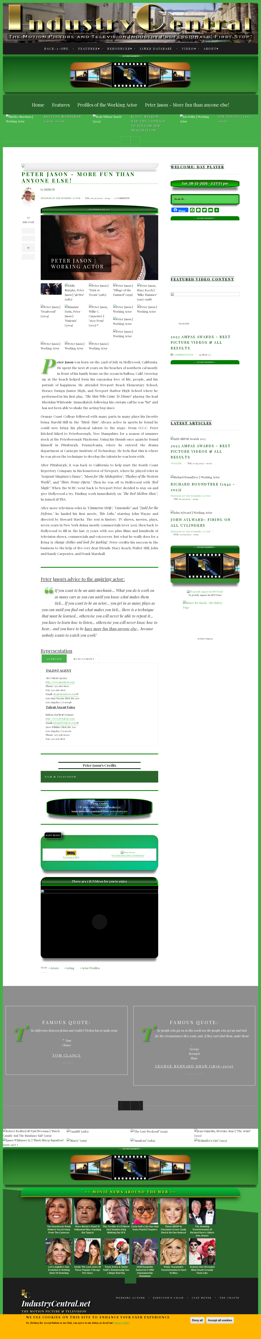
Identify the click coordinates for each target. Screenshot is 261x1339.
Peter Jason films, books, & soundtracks (128, 855)
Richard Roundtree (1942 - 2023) (203, 487)
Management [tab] (84, 658)
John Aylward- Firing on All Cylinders (201, 522)
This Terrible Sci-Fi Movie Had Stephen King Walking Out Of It (116, 1229)
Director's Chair (168, 1297)
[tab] (99, 777)
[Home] (26, 1294)
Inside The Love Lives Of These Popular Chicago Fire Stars (87, 1270)
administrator (183, 354)
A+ (28, 28)
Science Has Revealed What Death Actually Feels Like (202, 1270)
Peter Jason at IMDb (71, 857)
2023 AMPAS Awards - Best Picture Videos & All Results (201, 342)
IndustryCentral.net (56, 1303)
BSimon (49, 189)
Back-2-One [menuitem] (56, 49)
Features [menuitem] (86, 49)
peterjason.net (118, 811)
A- (28, 19)
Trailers (183, 323)
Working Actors (130, 1297)
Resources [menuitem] (116, 49)
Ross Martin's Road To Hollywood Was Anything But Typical (87, 1229)
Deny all (197, 1320)
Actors (54, 968)
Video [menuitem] (186, 49)
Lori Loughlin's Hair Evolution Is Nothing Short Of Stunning (59, 1270)
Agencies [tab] (54, 658)
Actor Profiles (91, 968)
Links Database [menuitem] (156, 49)
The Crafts (229, 1297)
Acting (70, 968)
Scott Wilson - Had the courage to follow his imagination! (148, 123)
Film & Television (60, 776)
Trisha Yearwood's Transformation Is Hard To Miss (173, 1270)
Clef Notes (202, 1297)
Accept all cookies (220, 1320)
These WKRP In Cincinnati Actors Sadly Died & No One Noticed (173, 1229)
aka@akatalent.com (64, 694)
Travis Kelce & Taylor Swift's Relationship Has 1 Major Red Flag (116, 1270)
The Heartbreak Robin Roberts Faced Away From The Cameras (59, 1229)
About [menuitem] (208, 49)
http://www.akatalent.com (60, 682)
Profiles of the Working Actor (60, 198)
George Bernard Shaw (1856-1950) (66, 1066)
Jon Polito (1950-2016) (235, 119)
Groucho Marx (194, 1063)
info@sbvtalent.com (64, 722)
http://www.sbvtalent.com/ (60, 718)
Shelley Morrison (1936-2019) (62, 119)
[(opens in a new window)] (99, 921)
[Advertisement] (130, 74)
